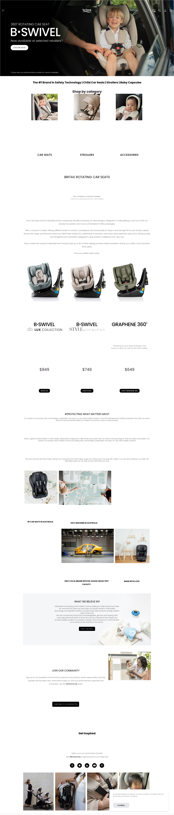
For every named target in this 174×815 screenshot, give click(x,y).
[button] (171, 10)
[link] (87, 38)
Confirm (121, 805)
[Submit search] (159, 10)
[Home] (87, 10)
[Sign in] (165, 10)
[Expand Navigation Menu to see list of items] (3, 10)
